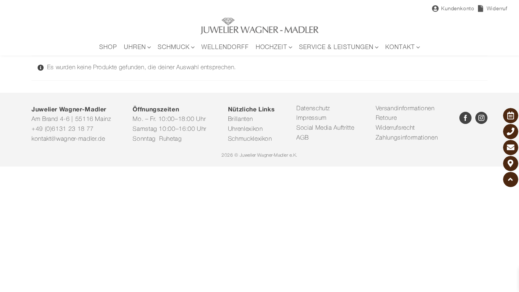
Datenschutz (313, 108)
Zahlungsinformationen (407, 138)
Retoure (386, 118)
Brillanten (240, 119)
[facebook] (465, 118)
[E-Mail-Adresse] (510, 147)
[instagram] (481, 118)
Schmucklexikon (250, 139)
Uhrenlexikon (245, 129)
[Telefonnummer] (510, 131)
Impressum (311, 118)
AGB (302, 138)
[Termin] (510, 115)
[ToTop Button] (510, 179)
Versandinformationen (405, 108)
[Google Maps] (510, 163)
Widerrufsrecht (395, 128)
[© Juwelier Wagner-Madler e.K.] (259, 20)
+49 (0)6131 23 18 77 (63, 129)
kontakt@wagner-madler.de (68, 139)
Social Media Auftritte (325, 128)
